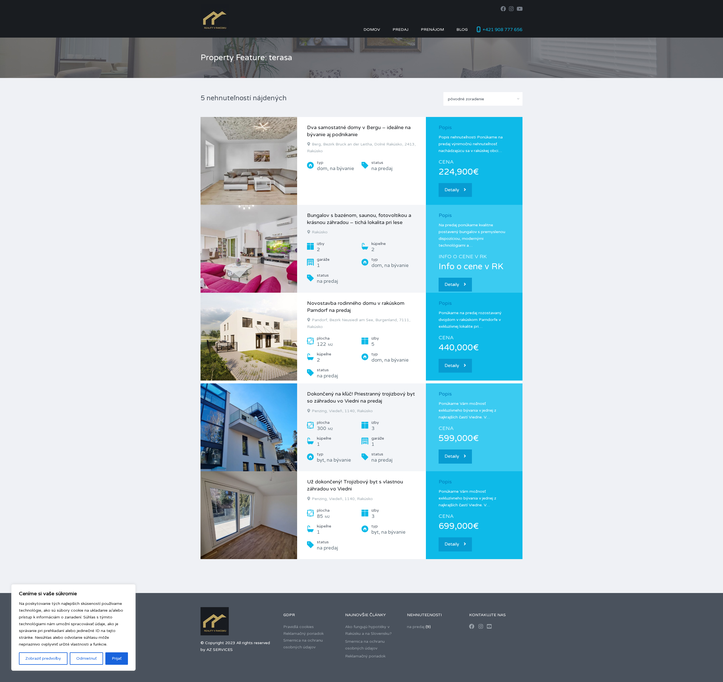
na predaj (415, 626)
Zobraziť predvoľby (43, 658)
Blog (462, 29)
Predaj (400, 29)
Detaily (452, 190)
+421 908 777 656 (502, 29)
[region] (73, 627)
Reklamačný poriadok (303, 633)
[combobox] (482, 99)
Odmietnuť (86, 658)
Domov (371, 29)
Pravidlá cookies (298, 626)
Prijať (116, 658)
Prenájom (432, 29)
